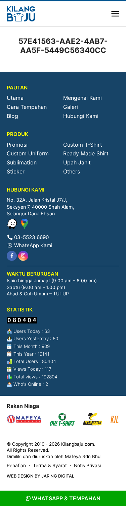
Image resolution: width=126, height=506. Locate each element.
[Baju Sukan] (21, 13)
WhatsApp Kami (32, 245)
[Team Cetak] (92, 420)
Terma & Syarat (50, 465)
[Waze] (12, 226)
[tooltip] (12, 256)
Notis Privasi (87, 465)
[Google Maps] (24, 226)
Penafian (16, 465)
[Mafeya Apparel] (24, 420)
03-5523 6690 (31, 237)
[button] (115, 14)
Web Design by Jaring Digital (40, 476)
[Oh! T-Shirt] (62, 420)
